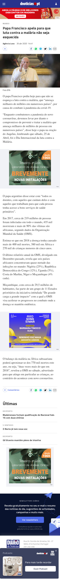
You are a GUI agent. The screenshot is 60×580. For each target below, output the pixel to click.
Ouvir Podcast (40, 568)
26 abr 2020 (25, 43)
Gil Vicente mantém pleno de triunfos (22, 440)
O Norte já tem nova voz (15, 429)
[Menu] (3, 3)
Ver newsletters (30, 519)
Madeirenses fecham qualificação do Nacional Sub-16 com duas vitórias (29, 416)
